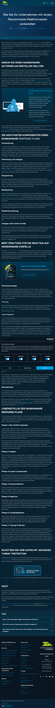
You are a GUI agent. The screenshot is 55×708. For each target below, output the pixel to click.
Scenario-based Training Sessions (10, 309)
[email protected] (46, 666)
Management (24, 665)
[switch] (21, 359)
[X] (44, 676)
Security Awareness (41, 28)
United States (24, 688)
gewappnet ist (20, 404)
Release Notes (24, 652)
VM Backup (4, 683)
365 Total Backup (6, 681)
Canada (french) (25, 692)
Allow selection (27, 368)
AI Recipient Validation (7, 675)
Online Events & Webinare (27, 668)
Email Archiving (5, 660)
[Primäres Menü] (52, 3)
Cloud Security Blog (26, 645)
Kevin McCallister (36, 42)
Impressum (23, 678)
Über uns (23, 658)
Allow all (45, 368)
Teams (8, 459)
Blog (7, 38)
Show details (48, 363)
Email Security (31, 28)
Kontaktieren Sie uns (7, 577)
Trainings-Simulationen (27, 401)
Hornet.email (5, 663)
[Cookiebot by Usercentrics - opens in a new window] (47, 339)
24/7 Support (5, 703)
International (24, 660)
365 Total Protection (7, 645)
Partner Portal (7, 706)
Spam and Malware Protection (9, 650)
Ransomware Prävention (13, 250)
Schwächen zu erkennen (41, 80)
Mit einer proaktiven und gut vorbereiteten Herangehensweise (18, 603)
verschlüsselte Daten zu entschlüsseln (12, 197)
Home (3, 38)
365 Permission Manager (8, 673)
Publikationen (24, 647)
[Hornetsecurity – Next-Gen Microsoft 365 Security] (4, 3)
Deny (10, 368)
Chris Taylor (16, 28)
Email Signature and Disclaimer (9, 665)
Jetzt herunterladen (40, 120)
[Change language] (46, 3)
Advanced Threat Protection (8, 653)
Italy (22, 690)
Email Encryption (6, 658)
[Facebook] (41, 676)
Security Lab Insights (26, 650)
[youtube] (49, 676)
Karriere (23, 663)
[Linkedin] (46, 676)
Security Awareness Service (8, 655)
